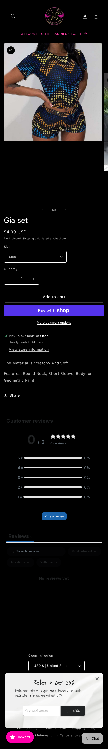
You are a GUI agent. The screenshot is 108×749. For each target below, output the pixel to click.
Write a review (54, 516)
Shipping (28, 238)
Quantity (10, 269)
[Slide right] (65, 209)
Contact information (40, 735)
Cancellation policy (74, 735)
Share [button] (15, 395)
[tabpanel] (54, 589)
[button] (13, 16)
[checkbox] (48, 562)
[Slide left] (42, 209)
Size (7, 247)
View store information (29, 349)
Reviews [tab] (20, 536)
